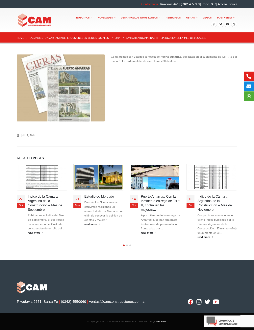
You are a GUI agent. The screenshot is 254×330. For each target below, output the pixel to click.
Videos (207, 17)
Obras (190, 17)
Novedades (105, 17)
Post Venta (224, 17)
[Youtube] (227, 24)
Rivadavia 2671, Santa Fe (37, 302)
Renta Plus (173, 17)
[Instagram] (234, 24)
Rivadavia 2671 (169, 4)
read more (34, 232)
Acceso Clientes (227, 4)
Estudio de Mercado (99, 196)
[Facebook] (214, 24)
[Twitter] (220, 24)
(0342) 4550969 (190, 4)
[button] (123, 245)
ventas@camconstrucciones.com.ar (117, 302)
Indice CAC (209, 4)
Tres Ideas (161, 321)
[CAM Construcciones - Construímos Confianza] (35, 20)
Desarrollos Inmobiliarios (139, 17)
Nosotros (83, 17)
